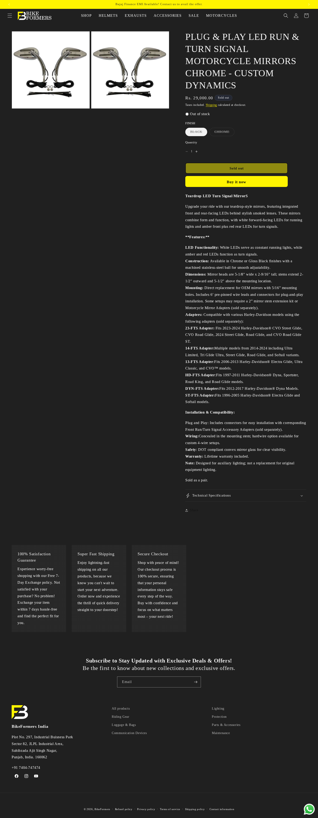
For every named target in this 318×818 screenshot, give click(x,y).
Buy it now (236, 182)
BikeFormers (102, 809)
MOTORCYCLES (221, 15)
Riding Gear (120, 716)
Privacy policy (146, 809)
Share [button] (194, 510)
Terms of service (170, 809)
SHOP (86, 15)
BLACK (198, 133)
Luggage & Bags (124, 725)
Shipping (211, 105)
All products (121, 708)
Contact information (222, 809)
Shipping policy (195, 809)
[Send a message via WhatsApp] (309, 809)
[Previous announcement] (9, 4)
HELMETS (108, 15)
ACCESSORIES (168, 15)
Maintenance (221, 733)
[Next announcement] (309, 4)
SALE (194, 15)
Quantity (191, 142)
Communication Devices (129, 733)
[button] (10, 15)
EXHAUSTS (136, 15)
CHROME (224, 133)
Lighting (218, 708)
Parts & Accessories (226, 725)
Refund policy (123, 809)
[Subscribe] (195, 681)
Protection (219, 716)
